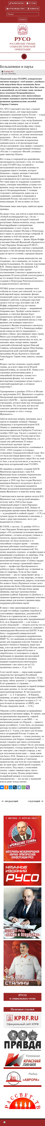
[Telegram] (19, 787)
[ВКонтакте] (2, 787)
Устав (32, 3)
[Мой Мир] (10, 787)
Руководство (16, 9)
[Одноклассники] (6, 787)
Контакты (18, 3)
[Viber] (28, 787)
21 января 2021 (9, 71)
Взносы (34, 9)
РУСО (22, 39)
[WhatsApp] (23, 787)
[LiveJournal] (15, 787)
